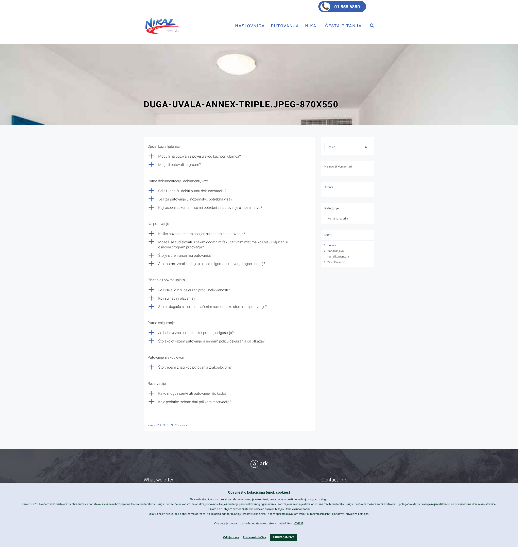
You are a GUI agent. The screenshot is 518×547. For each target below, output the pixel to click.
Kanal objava (335, 250)
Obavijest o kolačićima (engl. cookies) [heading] (259, 492)
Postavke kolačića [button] (254, 537)
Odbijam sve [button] (231, 537)
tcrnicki (152, 425)
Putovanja (285, 25)
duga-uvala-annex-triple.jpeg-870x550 (241, 104)
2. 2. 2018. (163, 425)
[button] (229, 156)
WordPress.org (336, 262)
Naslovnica (250, 25)
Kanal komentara (338, 256)
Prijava (331, 245)
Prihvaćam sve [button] (283, 537)
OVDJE (298, 523)
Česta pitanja (343, 25)
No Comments (179, 425)
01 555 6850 (347, 6)
